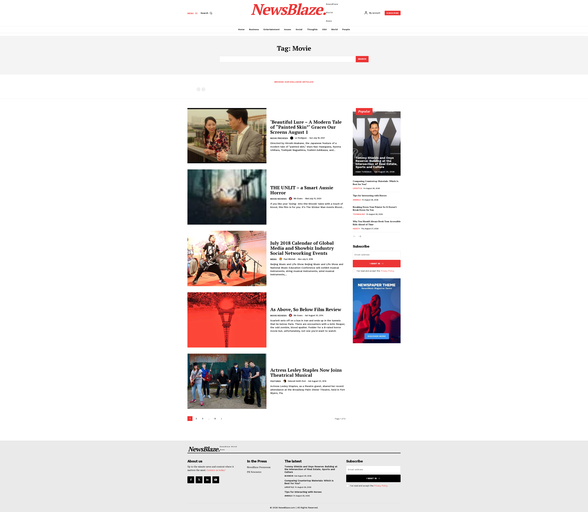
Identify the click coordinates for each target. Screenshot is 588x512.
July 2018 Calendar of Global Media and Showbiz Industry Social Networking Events (302, 248)
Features (275, 381)
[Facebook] (190, 479)
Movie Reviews (278, 199)
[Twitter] (199, 479)
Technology (359, 214)
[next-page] (221, 418)
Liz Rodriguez (301, 138)
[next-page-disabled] (203, 89)
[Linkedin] (207, 479)
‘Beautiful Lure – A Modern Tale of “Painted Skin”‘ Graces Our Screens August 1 (306, 127)
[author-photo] (292, 138)
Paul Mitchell (289, 259)
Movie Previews (279, 138)
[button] (207, 13)
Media (273, 259)
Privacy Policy (387, 271)
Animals (357, 200)
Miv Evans (298, 198)
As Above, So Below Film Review (305, 309)
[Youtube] (215, 479)
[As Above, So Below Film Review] (226, 320)
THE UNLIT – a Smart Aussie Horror (301, 190)
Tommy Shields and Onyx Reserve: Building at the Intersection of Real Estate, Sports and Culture (376, 162)
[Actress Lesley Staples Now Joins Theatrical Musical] (226, 381)
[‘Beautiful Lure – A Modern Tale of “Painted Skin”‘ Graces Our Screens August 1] (226, 135)
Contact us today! (216, 470)
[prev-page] (198, 89)
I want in (375, 263)
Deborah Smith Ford (297, 381)
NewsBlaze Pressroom (258, 467)
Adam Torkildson (364, 172)
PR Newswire (254, 472)
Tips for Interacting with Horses (370, 195)
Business (289, 476)
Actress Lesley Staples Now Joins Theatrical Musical (306, 372)
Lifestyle (357, 188)
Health (356, 229)
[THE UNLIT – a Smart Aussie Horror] (226, 197)
